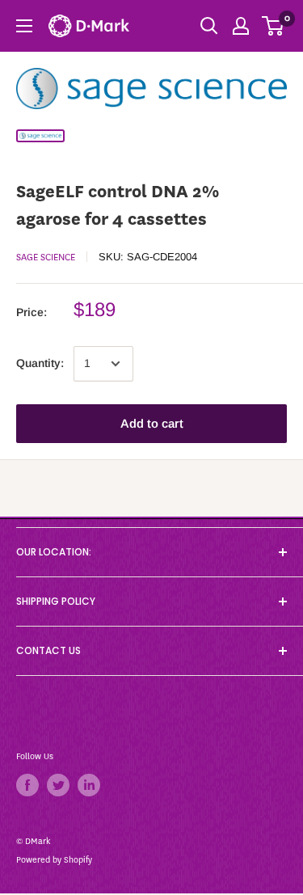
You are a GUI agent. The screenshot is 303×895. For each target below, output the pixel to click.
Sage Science (45, 257)
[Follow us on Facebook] (27, 785)
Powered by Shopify (54, 860)
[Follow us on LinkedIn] (89, 785)
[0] (273, 26)
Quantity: (40, 363)
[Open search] (209, 26)
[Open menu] (24, 25)
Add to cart (151, 423)
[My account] (241, 26)
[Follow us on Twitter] (58, 785)
